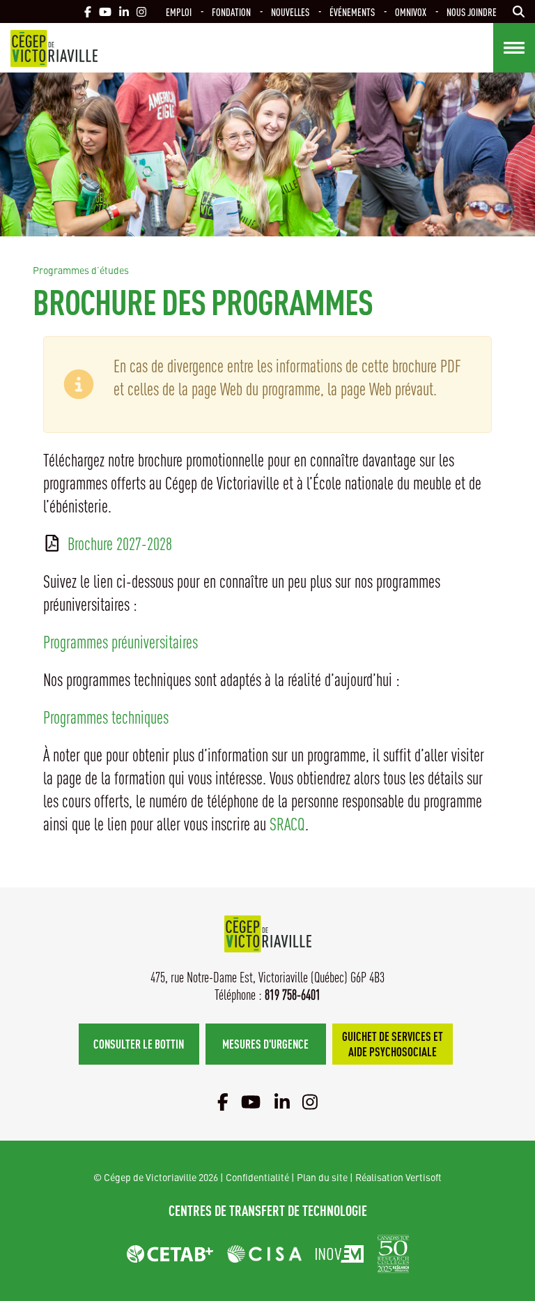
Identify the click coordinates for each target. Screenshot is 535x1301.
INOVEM (340, 1254)
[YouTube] (251, 1101)
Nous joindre (472, 11)
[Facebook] (222, 1101)
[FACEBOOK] (87, 11)
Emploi (179, 11)
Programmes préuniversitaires (120, 641)
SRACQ (287, 823)
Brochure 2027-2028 (120, 543)
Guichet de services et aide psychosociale (392, 1043)
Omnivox (410, 11)
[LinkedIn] (282, 1101)
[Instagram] (310, 1101)
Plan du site (322, 1177)
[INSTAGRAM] (141, 11)
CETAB (170, 1254)
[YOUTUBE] (105, 11)
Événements (352, 11)
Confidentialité (257, 1177)
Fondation (231, 11)
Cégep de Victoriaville (54, 48)
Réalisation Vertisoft (398, 1177)
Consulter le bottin (138, 1043)
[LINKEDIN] (124, 11)
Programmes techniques (106, 717)
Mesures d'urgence (265, 1043)
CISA (264, 1254)
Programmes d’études (81, 270)
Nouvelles (290, 11)
